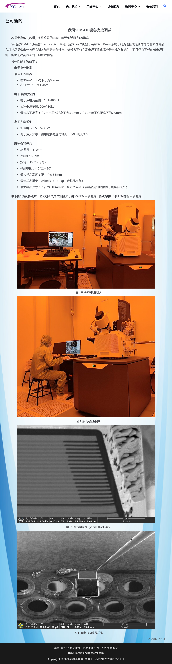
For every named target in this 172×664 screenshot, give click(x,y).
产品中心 (92, 6)
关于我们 (72, 6)
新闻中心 (131, 6)
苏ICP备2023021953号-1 (109, 659)
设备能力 (113, 6)
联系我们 (152, 6)
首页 (57, 6)
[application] (79, 6)
